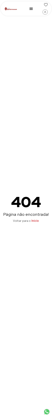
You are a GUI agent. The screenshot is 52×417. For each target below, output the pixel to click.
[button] (31, 8)
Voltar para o (26, 221)
